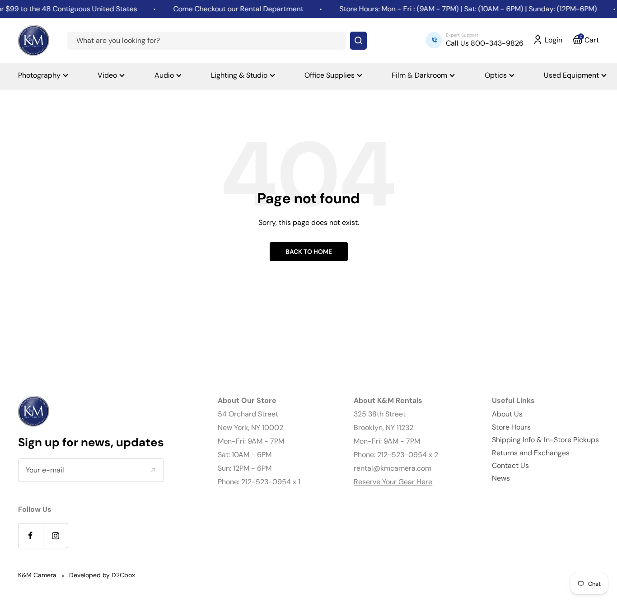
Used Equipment (571, 75)
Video (107, 75)
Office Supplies (329, 75)
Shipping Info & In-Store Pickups (545, 439)
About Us (507, 414)
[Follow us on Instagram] (55, 535)
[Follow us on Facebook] (30, 535)
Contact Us (510, 465)
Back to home (308, 252)
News (501, 478)
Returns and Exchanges (531, 453)
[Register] (153, 470)
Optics (496, 75)
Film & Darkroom (419, 75)
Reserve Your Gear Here (393, 481)
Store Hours (511, 427)
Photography (39, 75)
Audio (164, 75)
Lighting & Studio (239, 75)
